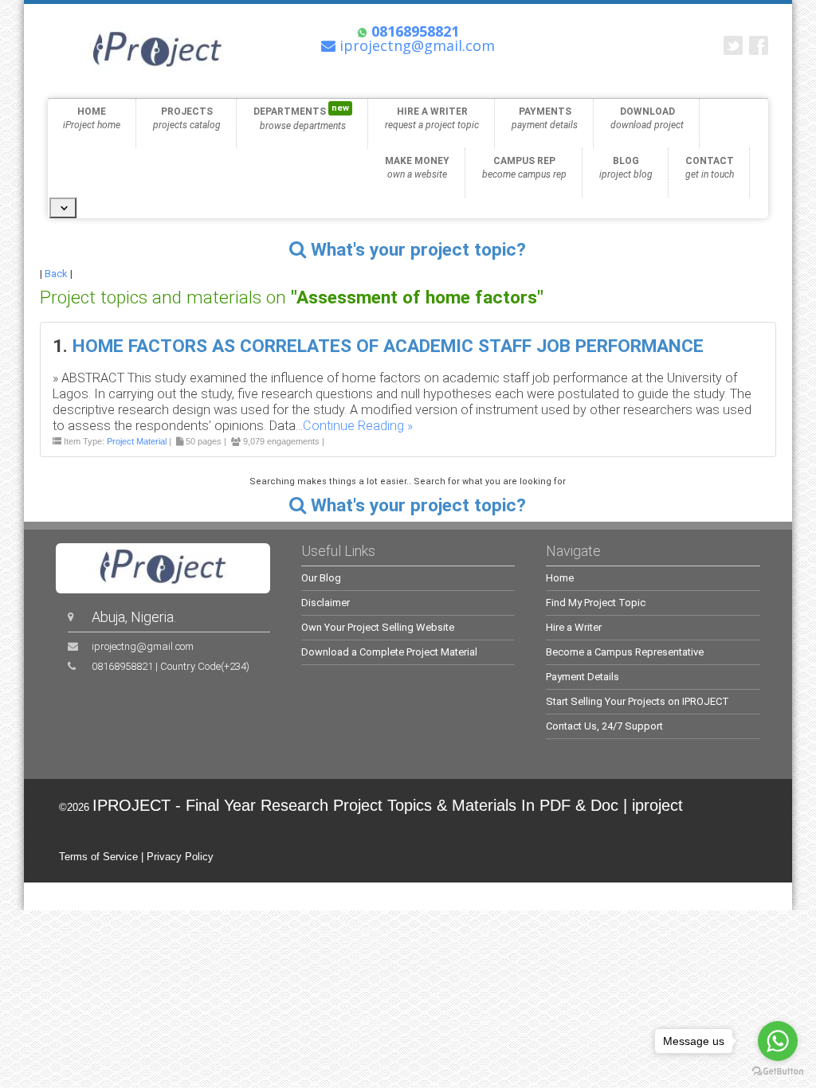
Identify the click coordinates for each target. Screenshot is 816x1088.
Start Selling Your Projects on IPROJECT (637, 701)
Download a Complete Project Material (389, 652)
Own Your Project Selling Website (377, 627)
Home (560, 578)
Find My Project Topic (595, 603)
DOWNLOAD (647, 118)
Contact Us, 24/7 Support (604, 726)
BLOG (626, 167)
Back (56, 274)
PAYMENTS (545, 118)
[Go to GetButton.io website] (777, 1071)
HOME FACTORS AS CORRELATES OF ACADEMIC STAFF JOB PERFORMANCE (388, 346)
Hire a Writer (574, 627)
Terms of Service (98, 857)
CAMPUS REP (524, 167)
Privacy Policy (180, 857)
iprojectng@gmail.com (143, 646)
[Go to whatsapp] (778, 1041)
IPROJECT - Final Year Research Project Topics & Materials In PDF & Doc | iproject (387, 805)
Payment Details (582, 677)
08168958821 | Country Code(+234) (170, 666)
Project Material (137, 441)
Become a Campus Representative (625, 652)
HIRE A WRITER (432, 118)
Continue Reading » (358, 425)
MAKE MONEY (417, 167)
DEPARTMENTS (301, 117)
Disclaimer (325, 603)
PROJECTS (187, 118)
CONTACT (709, 167)
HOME (91, 118)
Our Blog (321, 578)
